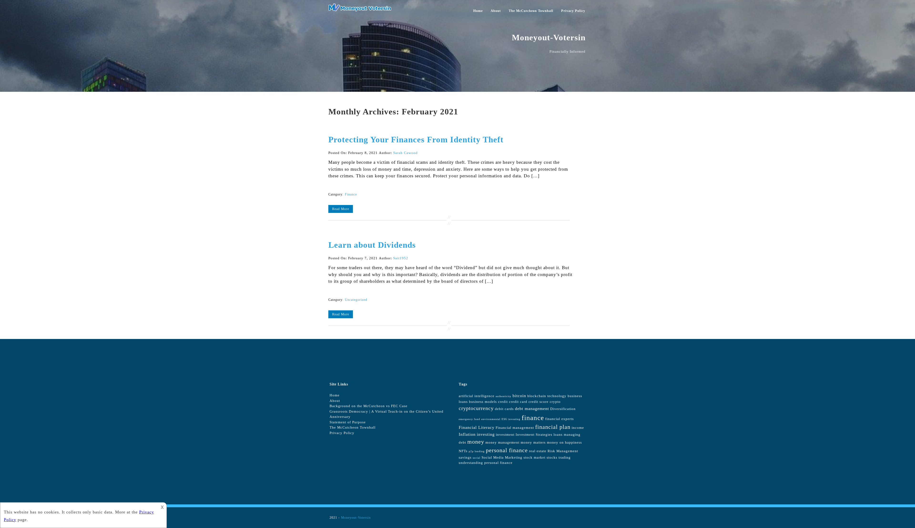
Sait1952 (400, 258)
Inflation (467, 434)
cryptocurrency (476, 408)
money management (502, 442)
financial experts (559, 419)
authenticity (503, 396)
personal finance (507, 450)
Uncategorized (356, 300)
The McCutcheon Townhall (531, 11)
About (496, 11)
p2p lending (477, 451)
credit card (518, 402)
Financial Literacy (476, 427)
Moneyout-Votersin (356, 517)
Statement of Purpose (348, 422)
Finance (351, 194)
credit (503, 402)
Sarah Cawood (405, 153)
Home (478, 11)
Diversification (563, 409)
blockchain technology (546, 396)
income (578, 428)
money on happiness (564, 442)
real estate (537, 451)
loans (558, 434)
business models (483, 402)
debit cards (504, 409)
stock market (534, 457)
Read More (340, 209)
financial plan (552, 427)
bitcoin (519, 395)
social (476, 457)
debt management (532, 408)
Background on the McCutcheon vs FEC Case (368, 406)
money (475, 442)
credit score (539, 402)
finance (533, 417)
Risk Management (563, 451)
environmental (490, 419)
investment (505, 434)
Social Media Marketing (502, 457)
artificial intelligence (476, 396)
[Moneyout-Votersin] (362, 10)
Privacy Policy (573, 11)
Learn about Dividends (372, 245)
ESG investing (511, 419)
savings (465, 457)
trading (565, 457)
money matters (533, 442)
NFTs (463, 451)
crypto (555, 402)
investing (486, 434)
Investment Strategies (534, 434)
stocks (552, 457)
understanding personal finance (486, 463)
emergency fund (469, 419)
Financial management (515, 428)
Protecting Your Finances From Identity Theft (415, 139)
